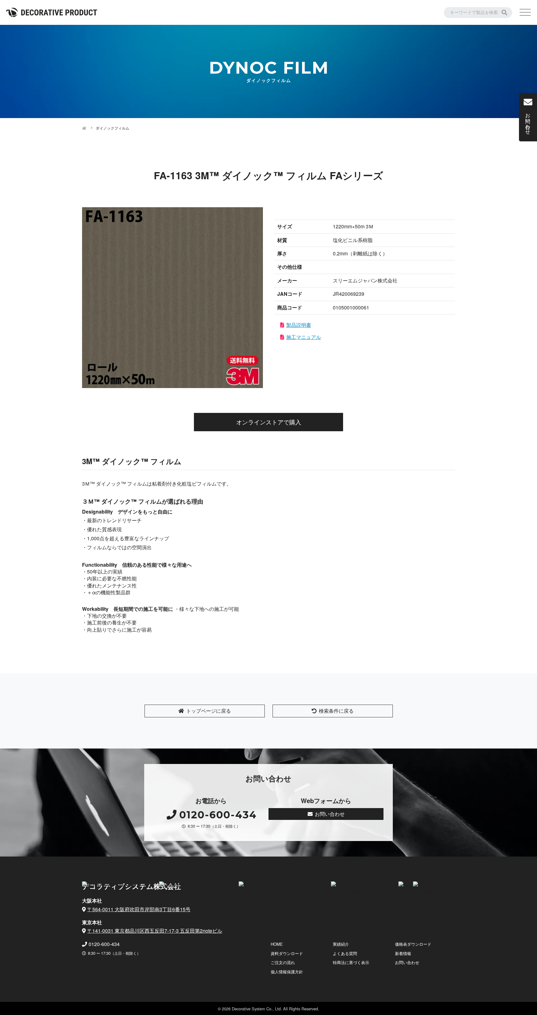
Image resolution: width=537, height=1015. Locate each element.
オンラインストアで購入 (268, 422)
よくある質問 (345, 953)
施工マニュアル (303, 337)
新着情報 (403, 953)
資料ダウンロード (287, 953)
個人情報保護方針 (287, 972)
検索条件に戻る (336, 710)
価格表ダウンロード (413, 944)
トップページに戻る (208, 710)
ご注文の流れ (283, 962)
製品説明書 (298, 324)
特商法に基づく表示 (351, 962)
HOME (277, 944)
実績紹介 (341, 944)
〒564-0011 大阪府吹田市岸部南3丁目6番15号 (138, 909)
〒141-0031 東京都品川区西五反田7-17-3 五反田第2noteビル (154, 930)
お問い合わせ (330, 813)
